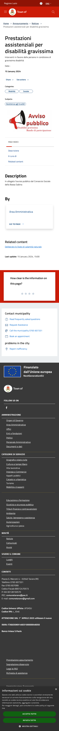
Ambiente (10, 513)
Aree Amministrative (16, 424)
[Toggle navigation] (5, 11)
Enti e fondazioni (14, 433)
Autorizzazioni (13, 522)
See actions (21, 79)
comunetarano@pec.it (17, 595)
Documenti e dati (14, 446)
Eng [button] (47, 3)
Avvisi (9, 547)
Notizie (9, 538)
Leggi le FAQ (12, 668)
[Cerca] (53, 12)
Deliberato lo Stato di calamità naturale (23, 246)
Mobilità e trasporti (15, 487)
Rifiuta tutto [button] (29, 720)
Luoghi (9, 559)
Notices (35, 23)
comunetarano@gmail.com (22, 598)
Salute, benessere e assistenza (20, 517)
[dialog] (29, 708)
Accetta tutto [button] (29, 714)
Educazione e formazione (18, 500)
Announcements (20, 23)
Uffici (8, 429)
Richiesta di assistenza (16, 673)
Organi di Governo (14, 420)
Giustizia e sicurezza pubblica (19, 504)
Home (6, 23)
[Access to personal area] (41, 3)
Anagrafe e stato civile (16, 459)
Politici (9, 437)
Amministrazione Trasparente (20, 686)
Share (8, 79)
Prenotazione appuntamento (19, 660)
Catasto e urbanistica (16, 479)
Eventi (9, 564)
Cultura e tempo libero (16, 464)
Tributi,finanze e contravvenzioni (21, 509)
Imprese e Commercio (16, 471)
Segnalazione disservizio (17, 664)
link (3, 708)
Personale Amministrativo (18, 442)
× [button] (56, 689)
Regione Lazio (10, 3)
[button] (29, 726)
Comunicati (11, 543)
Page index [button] (13, 141)
